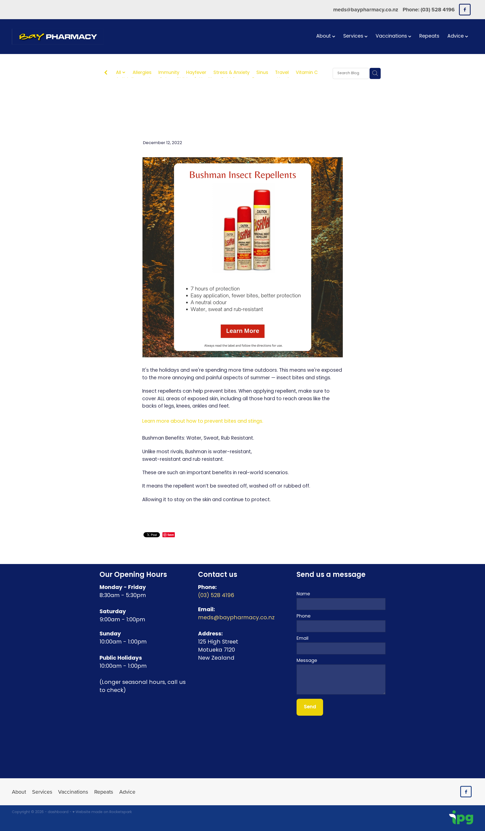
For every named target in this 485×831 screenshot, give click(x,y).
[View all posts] (105, 73)
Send (310, 707)
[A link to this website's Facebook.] (464, 9)
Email (302, 638)
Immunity (168, 73)
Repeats (429, 36)
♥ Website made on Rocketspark (102, 812)
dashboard (58, 812)
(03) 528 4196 (216, 595)
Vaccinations (392, 36)
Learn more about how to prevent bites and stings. (202, 421)
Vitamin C (307, 73)
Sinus (262, 73)
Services (354, 36)
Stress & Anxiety (231, 73)
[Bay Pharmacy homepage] (58, 36)
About (324, 36)
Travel (282, 73)
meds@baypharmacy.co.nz (365, 9)
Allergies (142, 73)
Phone (303, 616)
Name (303, 594)
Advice (456, 36)
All (119, 72)
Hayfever (196, 73)
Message (307, 661)
